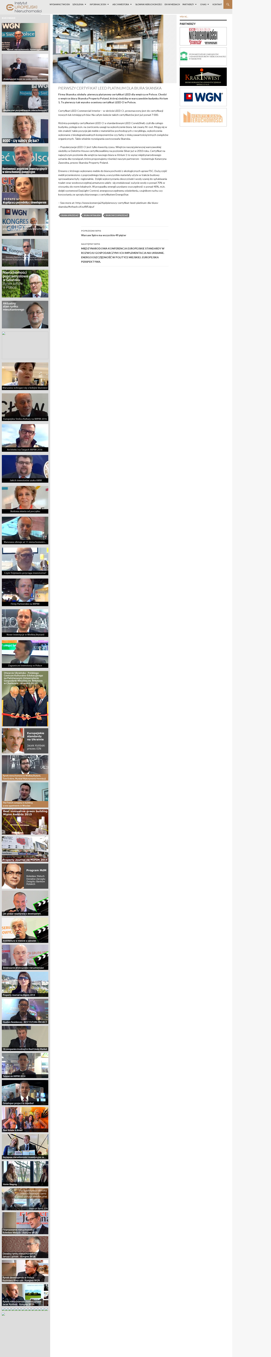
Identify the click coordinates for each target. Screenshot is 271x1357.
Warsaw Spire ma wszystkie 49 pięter (103, 233)
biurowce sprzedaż (117, 215)
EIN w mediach (172, 4)
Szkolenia (78, 4)
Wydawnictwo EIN (60, 4)
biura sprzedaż (70, 215)
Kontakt (217, 4)
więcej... (184, 16)
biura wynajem (92, 215)
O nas (203, 4)
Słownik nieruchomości (148, 4)
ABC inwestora (120, 4)
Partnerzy (188, 4)
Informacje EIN (98, 4)
